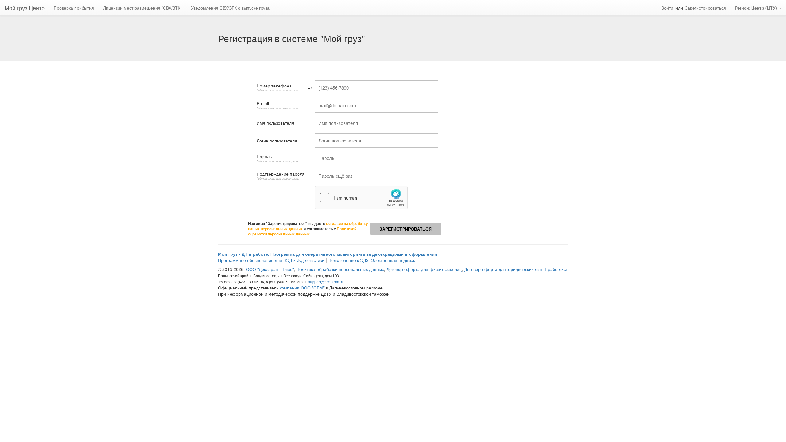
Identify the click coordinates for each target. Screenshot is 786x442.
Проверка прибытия (74, 8)
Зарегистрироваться (705, 8)
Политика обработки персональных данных (340, 269)
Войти (667, 8)
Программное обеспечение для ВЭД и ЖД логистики (271, 260)
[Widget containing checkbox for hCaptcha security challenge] (361, 197)
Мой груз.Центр (25, 8)
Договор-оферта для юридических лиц (503, 269)
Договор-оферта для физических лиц (424, 269)
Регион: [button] (756, 8)
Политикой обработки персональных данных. (302, 231)
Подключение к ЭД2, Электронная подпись (371, 260)
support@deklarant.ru (326, 281)
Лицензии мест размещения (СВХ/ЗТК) (142, 8)
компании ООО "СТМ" (302, 288)
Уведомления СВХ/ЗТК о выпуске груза (230, 8)
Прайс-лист (556, 269)
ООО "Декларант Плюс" (270, 269)
